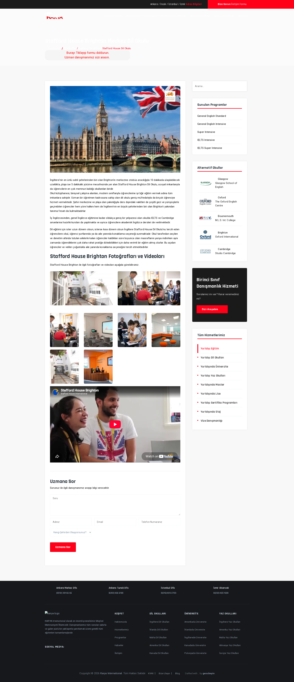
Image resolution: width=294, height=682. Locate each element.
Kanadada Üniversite (195, 645)
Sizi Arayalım (210, 309)
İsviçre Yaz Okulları (229, 653)
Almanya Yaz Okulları (230, 645)
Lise (192, 16)
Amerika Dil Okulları (159, 645)
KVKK (151, 673)
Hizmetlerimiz (122, 629)
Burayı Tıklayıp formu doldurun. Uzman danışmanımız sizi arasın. (87, 55)
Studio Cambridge (225, 253)
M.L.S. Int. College (225, 220)
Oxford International (226, 236)
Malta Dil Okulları (158, 637)
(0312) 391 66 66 (64, 592)
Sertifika (204, 16)
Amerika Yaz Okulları (229, 629)
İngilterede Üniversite (195, 637)
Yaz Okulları (167, 16)
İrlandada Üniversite (194, 629)
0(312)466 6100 (116, 592)
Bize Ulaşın (164, 673)
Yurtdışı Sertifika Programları (219, 403)
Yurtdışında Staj (211, 412)
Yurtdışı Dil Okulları (212, 357)
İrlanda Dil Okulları (159, 629)
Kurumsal (228, 16)
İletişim (243, 16)
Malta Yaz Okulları (228, 637)
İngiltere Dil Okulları (159, 621)
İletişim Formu (239, 4)
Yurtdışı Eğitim (114, 16)
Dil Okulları (133, 16)
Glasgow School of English (226, 185)
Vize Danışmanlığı (211, 421)
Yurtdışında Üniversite (214, 367)
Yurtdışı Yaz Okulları (213, 376)
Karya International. (111, 673)
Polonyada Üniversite (195, 653)
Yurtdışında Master (212, 385)
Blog (177, 673)
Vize (216, 16)
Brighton (95, 48)
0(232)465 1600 (221, 592)
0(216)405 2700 (168, 592)
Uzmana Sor (63, 547)
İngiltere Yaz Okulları (229, 621)
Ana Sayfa (54, 48)
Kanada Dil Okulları (159, 653)
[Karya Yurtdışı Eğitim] (54, 16)
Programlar (120, 637)
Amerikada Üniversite (195, 621)
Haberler (119, 645)
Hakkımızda (121, 621)
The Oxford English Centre (226, 203)
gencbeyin (209, 673)
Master (182, 16)
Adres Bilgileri (194, 4)
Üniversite (150, 16)
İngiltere (83, 48)
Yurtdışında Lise (210, 394)
